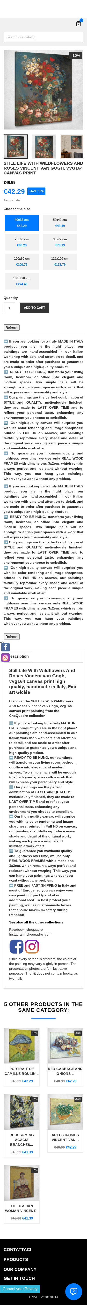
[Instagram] (5, 657)
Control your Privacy (20, 1289)
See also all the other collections (36, 922)
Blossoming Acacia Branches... (22, 1140)
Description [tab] (18, 656)
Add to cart (34, 308)
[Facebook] (5, 647)
